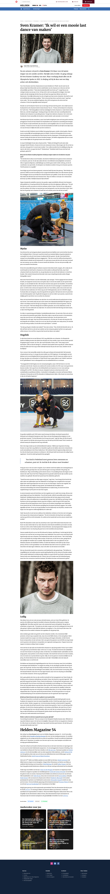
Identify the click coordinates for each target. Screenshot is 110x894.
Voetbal (30, 847)
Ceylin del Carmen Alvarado (57, 771)
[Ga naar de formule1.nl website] (35, 5)
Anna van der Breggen (46, 769)
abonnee (27, 789)
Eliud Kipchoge (47, 764)
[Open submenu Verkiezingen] (40, 9)
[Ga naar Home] (21, 9)
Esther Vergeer (62, 764)
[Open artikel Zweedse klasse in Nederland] (33, 840)
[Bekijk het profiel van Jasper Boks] (21, 66)
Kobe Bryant (37, 776)
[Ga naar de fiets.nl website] (40, 5)
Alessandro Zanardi (56, 780)
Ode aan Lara (52, 750)
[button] (88, 2)
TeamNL (58, 847)
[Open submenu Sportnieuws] (30, 9)
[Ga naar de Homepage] (24, 5)
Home (21, 21)
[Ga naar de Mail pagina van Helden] (55, 863)
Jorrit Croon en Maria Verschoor (41, 756)
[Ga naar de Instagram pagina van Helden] (51, 863)
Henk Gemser (24, 778)
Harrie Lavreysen (62, 760)
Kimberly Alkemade (56, 778)
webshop (65, 795)
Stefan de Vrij (68, 752)
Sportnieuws (28, 21)
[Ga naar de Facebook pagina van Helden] (58, 863)
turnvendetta (62, 776)
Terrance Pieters (63, 782)
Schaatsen (36, 21)
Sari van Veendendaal (32, 784)
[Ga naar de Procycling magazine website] (44, 5)
